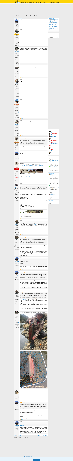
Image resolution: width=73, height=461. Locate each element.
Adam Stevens (55, 25)
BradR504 (50, 21)
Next (20, 435)
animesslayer (51, 174)
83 (18, 193)
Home (15, 2)
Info (40, 2)
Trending (22, 2)
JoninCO (57, 28)
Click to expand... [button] (34, 298)
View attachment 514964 (41, 424)
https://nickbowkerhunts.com (54, 134)
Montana (18, 73)
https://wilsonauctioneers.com (54, 145)
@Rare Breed (36, 224)
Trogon (49, 29)
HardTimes (52, 29)
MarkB (52, 27)
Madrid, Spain (17, 88)
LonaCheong (57, 37)
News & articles (29, 3)
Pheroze (54, 27)
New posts (15, 3)
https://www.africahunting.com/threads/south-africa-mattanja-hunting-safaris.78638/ (31, 165)
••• (58, 187)
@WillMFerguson (25, 245)
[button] (23, 2)
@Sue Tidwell (21, 146)
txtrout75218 (52, 24)
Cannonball (52, 25)
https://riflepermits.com (53, 136)
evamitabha (50, 22)
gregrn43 (55, 194)
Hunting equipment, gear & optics (54, 165)
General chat (51, 159)
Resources (37, 2)
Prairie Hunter (53, 26)
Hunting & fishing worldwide (57, 3)
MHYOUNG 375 (51, 185)
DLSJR (51, 27)
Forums (18, 2)
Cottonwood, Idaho (17, 229)
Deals (30, 2)
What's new (26, 2)
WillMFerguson (16, 16)
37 (18, 177)
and (23, 269)
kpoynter (56, 26)
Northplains (56, 20)
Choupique (54, 29)
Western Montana (17, 160)
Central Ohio (17, 129)
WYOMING (18, 55)
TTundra (53, 23)
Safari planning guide (35, 3)
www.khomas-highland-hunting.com (27, 217)
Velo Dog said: (21, 258)
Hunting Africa (40, 3)
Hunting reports (44, 3)
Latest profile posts (51, 173)
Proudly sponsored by (52, 129)
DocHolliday (56, 23)
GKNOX (57, 29)
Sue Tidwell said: (22, 272)
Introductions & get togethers (23, 3)
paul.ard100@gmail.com (24, 215)
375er (49, 27)
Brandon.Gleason (53, 19)
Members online (51, 18)
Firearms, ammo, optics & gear (50, 3)
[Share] (45, 19)
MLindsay (57, 27)
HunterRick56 (55, 24)
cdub (52, 22)
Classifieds (51, 171)
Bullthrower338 (52, 20)
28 (18, 38)
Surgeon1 (55, 28)
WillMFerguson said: (22, 138)
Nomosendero (51, 194)
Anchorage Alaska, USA (17, 192)
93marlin (50, 28)
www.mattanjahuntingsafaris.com (17, 176)
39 (18, 147)
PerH (57, 21)
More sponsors (57, 154)
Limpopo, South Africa (17, 174)
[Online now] (16, 32)
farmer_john (52, 28)
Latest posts (50, 156)
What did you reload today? (53, 166)
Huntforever (55, 188)
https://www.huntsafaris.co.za (54, 143)
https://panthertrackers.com (54, 138)
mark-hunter (55, 21)
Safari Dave (52, 21)
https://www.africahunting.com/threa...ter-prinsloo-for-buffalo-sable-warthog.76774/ (31, 166)
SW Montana (17, 109)
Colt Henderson (55, 22)
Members (44, 2)
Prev (15, 435)
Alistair (56, 19)
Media (33, 2)
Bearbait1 (50, 24)
